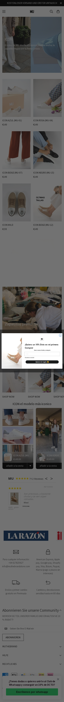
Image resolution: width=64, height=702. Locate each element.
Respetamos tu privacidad (29, 357)
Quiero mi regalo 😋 (42, 362)
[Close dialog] (60, 335)
